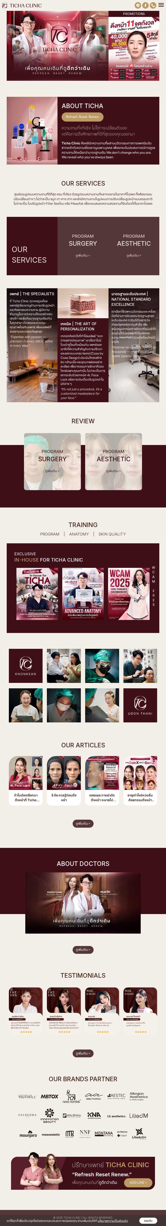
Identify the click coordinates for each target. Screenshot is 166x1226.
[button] (112, 49)
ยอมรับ (148, 1221)
